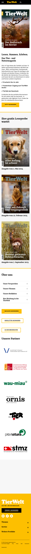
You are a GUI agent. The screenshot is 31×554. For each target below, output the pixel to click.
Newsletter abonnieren (12, 320)
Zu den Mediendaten (11, 330)
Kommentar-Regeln (6, 543)
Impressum (27, 543)
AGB (21, 543)
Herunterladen (15, 148)
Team (17, 543)
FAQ (13, 543)
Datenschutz (4, 547)
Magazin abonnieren (12, 311)
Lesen (15, 145)
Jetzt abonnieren (10, 104)
